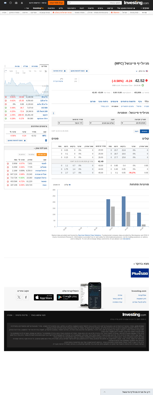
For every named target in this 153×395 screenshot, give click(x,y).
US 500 (44, 108)
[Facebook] (26, 297)
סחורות (35, 66)
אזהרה (9, 315)
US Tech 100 (42, 111)
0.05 (66, 150)
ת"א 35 (45, 97)
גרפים (100, 8)
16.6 (124, 154)
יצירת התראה (58, 71)
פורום (92, 101)
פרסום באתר (117, 299)
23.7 (116, 150)
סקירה (146, 106)
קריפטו (110, 8)
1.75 (66, 169)
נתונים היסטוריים (127, 106)
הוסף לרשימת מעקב (78, 71)
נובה (44, 185)
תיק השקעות (141, 299)
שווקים (146, 8)
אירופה (25, 12)
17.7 (116, 157)
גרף (140, 101)
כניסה (44, 3)
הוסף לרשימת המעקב (15, 140)
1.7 (74, 173)
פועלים (43, 167)
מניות (144, 12)
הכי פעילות (42, 154)
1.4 (74, 169)
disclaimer (126, 239)
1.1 (66, 166)
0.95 (146, 166)
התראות (51, 8)
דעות (82, 8)
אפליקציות (142, 295)
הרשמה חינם (34, 3)
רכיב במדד (105, 106)
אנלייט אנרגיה (40, 174)
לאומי (44, 163)
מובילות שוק (41, 148)
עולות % (31, 154)
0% (134, 150)
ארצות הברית (58, 81)
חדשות (91, 8)
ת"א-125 (44, 101)
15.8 (124, 157)
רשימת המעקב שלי (125, 8)
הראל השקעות (40, 178)
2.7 (66, 173)
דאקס (45, 115)
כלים (61, 8)
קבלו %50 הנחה (56, 3)
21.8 (124, 150)
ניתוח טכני (71, 8)
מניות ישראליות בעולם (63, 12)
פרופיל (139, 106)
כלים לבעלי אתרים (139, 302)
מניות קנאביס (45, 12)
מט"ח (25, 66)
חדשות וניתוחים (128, 101)
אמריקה (34, 12)
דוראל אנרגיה (40, 171)
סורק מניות (134, 12)
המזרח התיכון (14, 12)
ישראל (124, 12)
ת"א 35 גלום (42, 104)
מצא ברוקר (142, 263)
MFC (44, 136)
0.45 (116, 169)
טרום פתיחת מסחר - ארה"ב (97, 12)
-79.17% (132, 173)
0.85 (116, 166)
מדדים (44, 66)
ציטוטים (144, 131)
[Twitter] (19, 297)
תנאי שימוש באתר (38, 315)
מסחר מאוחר (79, 12)
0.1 (66, 154)
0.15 (66, 157)
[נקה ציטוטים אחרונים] (46, 140)
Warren (116, 12)
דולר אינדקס (42, 119)
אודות (120, 295)
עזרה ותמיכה (117, 302)
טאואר (43, 181)
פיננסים (114, 101)
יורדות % (22, 154)
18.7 (116, 154)
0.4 (124, 166)
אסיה (4, 12)
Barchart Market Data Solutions (89, 235)
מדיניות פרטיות (22, 315)
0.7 (74, 166)
